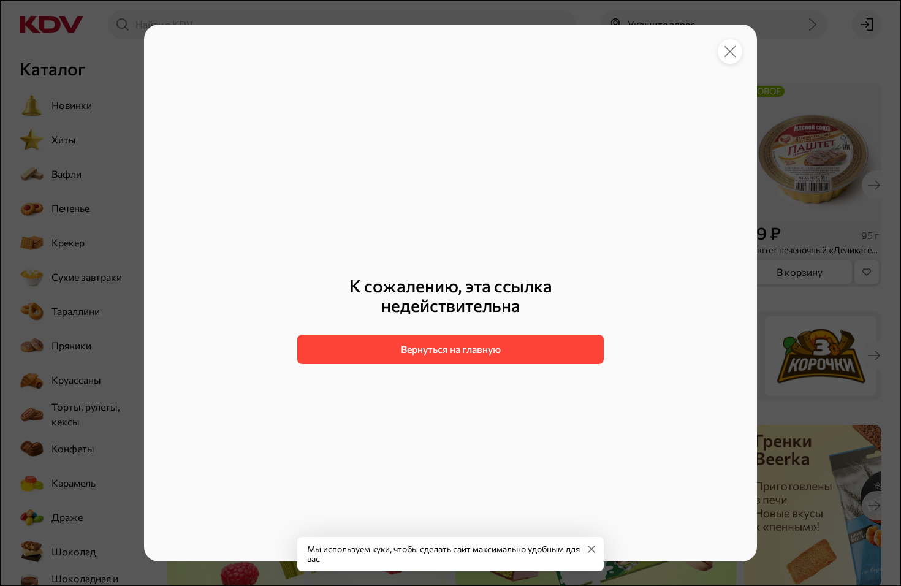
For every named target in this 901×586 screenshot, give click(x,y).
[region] (450, 319)
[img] (591, 549)
